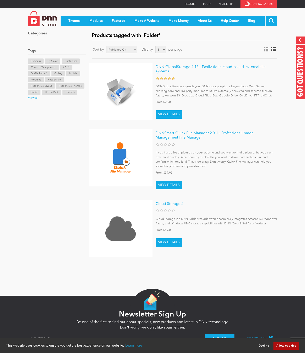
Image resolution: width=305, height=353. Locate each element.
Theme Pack (51, 92)
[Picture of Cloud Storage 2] (120, 228)
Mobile (73, 73)
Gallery (58, 73)
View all (33, 97)
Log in (207, 4)
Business (36, 61)
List (273, 49)
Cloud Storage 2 (169, 204)
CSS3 (66, 67)
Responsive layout (41, 86)
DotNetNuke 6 (39, 73)
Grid (266, 49)
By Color (52, 61)
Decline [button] (264, 345)
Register (190, 4)
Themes (69, 92)
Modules (36, 80)
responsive (54, 80)
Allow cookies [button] (286, 345)
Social (34, 92)
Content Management (43, 67)
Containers (71, 61)
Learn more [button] (133, 345)
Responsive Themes (70, 86)
